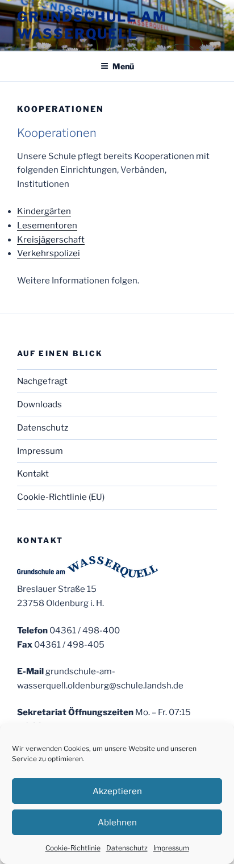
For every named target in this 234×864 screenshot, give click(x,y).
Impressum (171, 848)
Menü (123, 66)
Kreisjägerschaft (51, 240)
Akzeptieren (117, 791)
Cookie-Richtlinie (73, 848)
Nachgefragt (42, 381)
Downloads (39, 404)
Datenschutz (127, 848)
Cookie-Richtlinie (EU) (61, 497)
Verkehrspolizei (48, 253)
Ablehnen (117, 822)
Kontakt (33, 474)
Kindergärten (44, 211)
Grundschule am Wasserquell (92, 25)
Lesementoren (47, 225)
